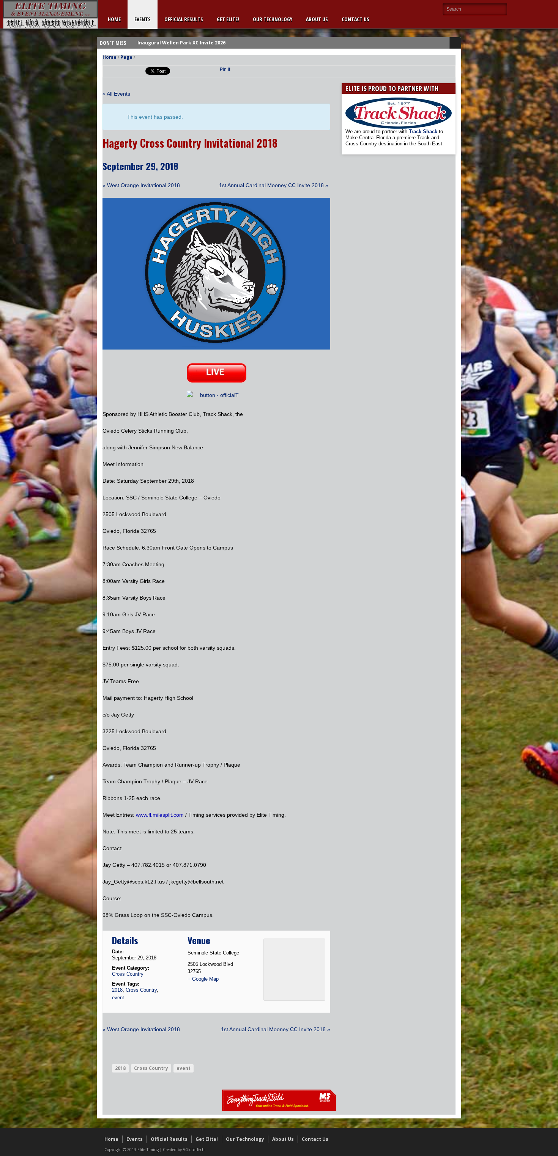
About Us (317, 19)
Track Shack (424, 131)
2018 (117, 990)
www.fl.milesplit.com (160, 815)
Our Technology (272, 19)
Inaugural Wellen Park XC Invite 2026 (181, 42)
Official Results (183, 19)
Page (126, 57)
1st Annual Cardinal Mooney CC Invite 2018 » (273, 185)
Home (114, 19)
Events (142, 19)
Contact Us (355, 19)
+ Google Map (203, 979)
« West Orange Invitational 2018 (141, 185)
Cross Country (127, 974)
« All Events (116, 94)
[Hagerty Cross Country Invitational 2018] (216, 348)
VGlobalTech (194, 1149)
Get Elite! (228, 19)
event (118, 997)
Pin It (225, 69)
